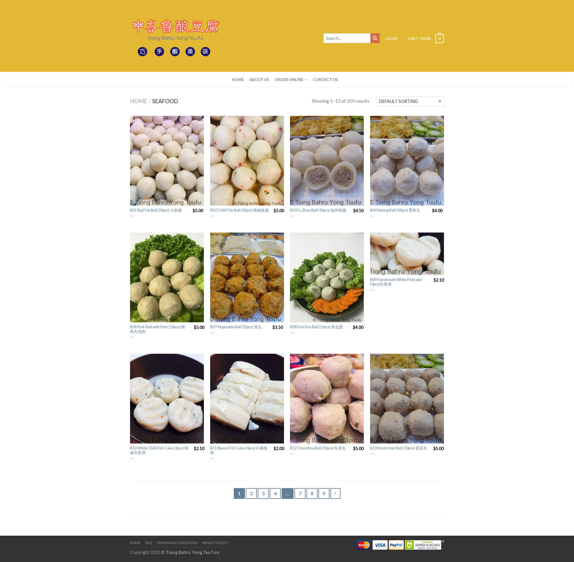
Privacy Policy (215, 543)
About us (259, 79)
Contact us (325, 79)
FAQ (148, 543)
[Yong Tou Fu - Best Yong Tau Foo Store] (175, 36)
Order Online (288, 79)
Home (238, 79)
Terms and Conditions (177, 543)
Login (391, 38)
